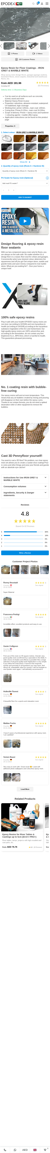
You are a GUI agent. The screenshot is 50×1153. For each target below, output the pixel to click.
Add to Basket (25, 197)
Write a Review (25, 553)
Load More (25, 789)
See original (39, 585)
